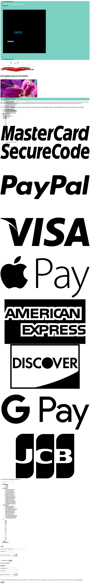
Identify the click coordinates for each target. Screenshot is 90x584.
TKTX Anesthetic (9, 490)
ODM (6, 487)
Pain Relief (59, 107)
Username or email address (7, 549)
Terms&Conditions (7, 115)
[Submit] (5, 78)
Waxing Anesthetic (10, 511)
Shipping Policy (6, 113)
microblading (45, 107)
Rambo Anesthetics (10, 496)
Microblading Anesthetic (11, 508)
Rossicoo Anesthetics (10, 501)
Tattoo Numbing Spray (10, 112)
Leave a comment (80, 107)
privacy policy (79, 579)
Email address (4, 568)
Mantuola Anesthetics (10, 497)
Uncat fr (7, 107)
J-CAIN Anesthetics (10, 489)
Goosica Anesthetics (10, 492)
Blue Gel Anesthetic (10, 512)
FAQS (4, 118)
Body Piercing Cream (10, 105)
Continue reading (5, 105)
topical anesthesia (71, 107)
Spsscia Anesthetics (10, 494)
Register (2, 582)
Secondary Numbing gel (11, 111)
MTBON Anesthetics (10, 98)
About (8, 110)
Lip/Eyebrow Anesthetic (11, 515)
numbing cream (52, 107)
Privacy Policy (6, 114)
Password (3, 551)
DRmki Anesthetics (10, 499)
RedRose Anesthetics (10, 502)
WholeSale (5, 79)
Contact (5, 110)
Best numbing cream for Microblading (14, 76)
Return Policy (6, 117)
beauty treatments (26, 107)
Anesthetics (6, 100)
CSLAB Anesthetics (10, 498)
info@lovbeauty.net (10, 109)
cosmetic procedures (37, 107)
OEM (6, 485)
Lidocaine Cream (9, 514)
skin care (64, 107)
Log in (10, 560)
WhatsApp (13, 110)
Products (5, 488)
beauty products (18, 107)
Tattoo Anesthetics (10, 101)
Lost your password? (5, 563)
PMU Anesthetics (9, 507)
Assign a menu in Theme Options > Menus (13, 4)
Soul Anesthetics (9, 493)
